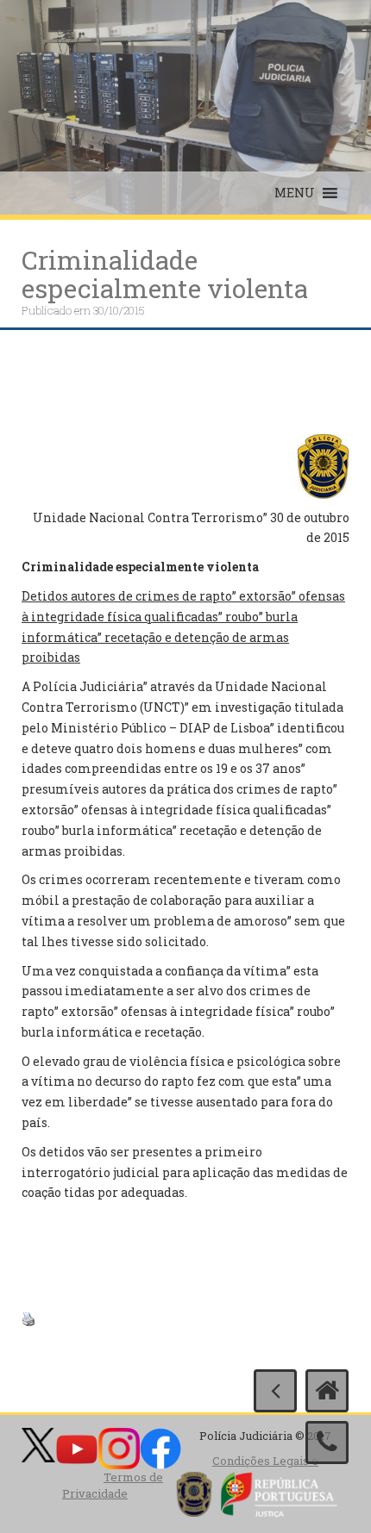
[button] (294, 193)
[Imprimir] (28, 1317)
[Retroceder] (275, 1390)
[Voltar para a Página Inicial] (327, 1390)
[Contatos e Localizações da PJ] (327, 1442)
